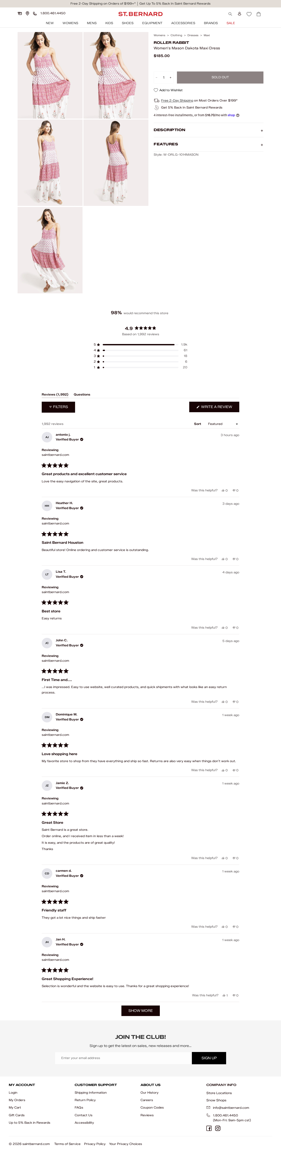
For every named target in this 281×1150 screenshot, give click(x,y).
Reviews (147, 1115)
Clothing (176, 35)
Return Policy (85, 1100)
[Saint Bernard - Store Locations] (27, 13)
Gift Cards (17, 1115)
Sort (198, 424)
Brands (211, 23)
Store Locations (219, 1093)
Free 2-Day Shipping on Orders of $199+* (103, 3)
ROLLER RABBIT (171, 43)
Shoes (127, 23)
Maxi (207, 35)
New (50, 23)
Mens (92, 23)
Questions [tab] (82, 395)
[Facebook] (209, 1128)
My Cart (15, 1107)
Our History (149, 1093)
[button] (140, 344)
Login (13, 1093)
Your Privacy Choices (125, 1144)
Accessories (183, 23)
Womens (70, 23)
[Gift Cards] (20, 13)
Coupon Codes (152, 1107)
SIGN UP (209, 1058)
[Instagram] (217, 1128)
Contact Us (83, 1115)
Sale (231, 23)
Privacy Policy (95, 1144)
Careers (146, 1100)
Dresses (192, 35)
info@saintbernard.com (231, 1108)
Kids (109, 23)
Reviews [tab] (55, 395)
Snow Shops (216, 1100)
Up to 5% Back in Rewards (29, 1123)
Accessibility (84, 1123)
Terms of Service (67, 1144)
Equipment (152, 23)
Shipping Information (91, 1093)
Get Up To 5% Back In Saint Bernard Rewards (175, 3)
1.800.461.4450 (225, 1115)
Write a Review (219, 408)
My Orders (17, 1100)
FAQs (79, 1107)
